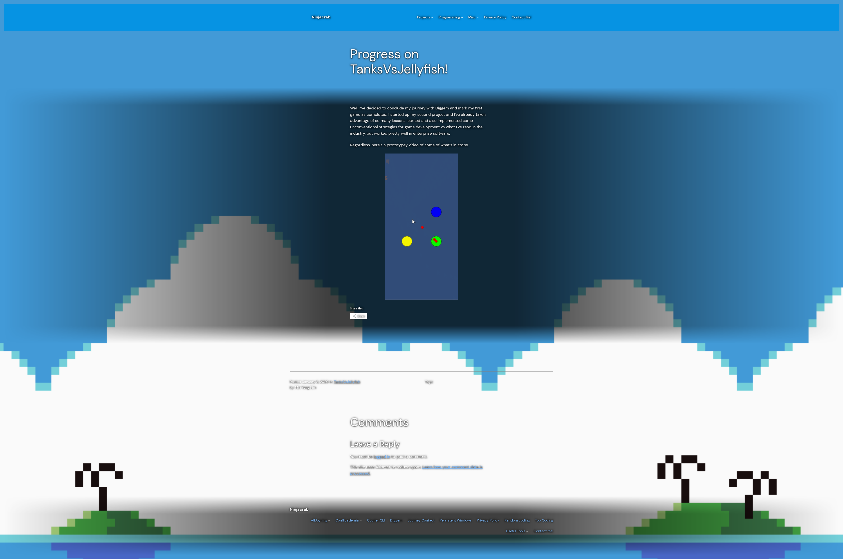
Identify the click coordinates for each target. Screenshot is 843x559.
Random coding (517, 520)
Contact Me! (543, 531)
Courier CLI (376, 520)
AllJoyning (319, 520)
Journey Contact (421, 520)
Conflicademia (347, 520)
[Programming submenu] (462, 17)
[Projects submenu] (432, 17)
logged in (382, 456)
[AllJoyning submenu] (329, 520)
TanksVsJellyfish (347, 381)
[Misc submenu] (478, 17)
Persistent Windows (456, 520)
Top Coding (544, 520)
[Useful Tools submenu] (527, 531)
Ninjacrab (321, 17)
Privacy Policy (488, 520)
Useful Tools (515, 531)
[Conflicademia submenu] (361, 520)
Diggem (396, 520)
